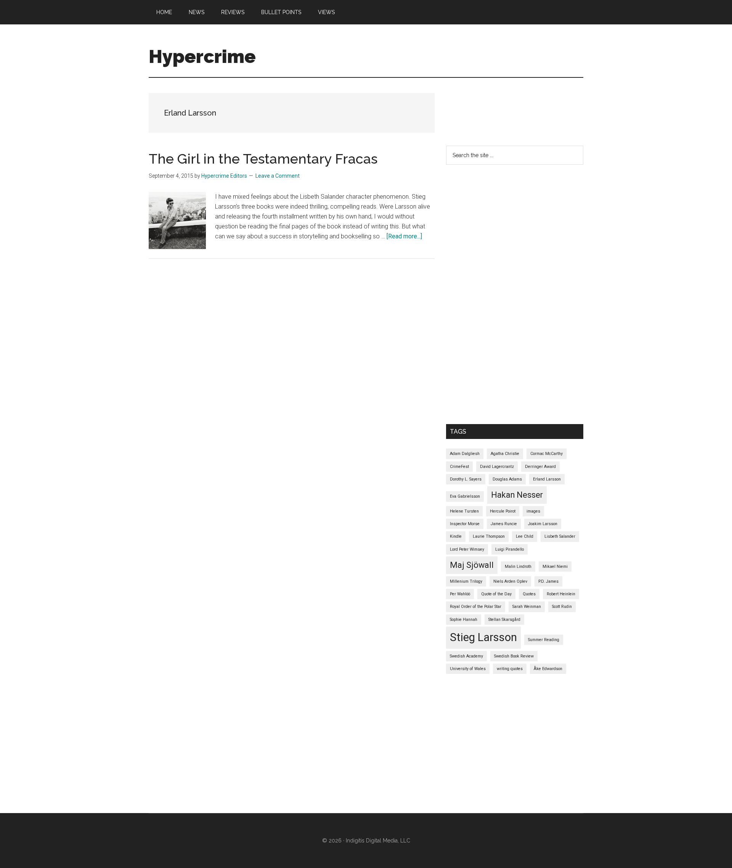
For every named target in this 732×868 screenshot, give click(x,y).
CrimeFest (459, 466)
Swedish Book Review (514, 656)
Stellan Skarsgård (504, 619)
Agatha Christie (505, 453)
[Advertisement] (585, 110)
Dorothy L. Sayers (466, 479)
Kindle (456, 536)
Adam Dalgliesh (465, 453)
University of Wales (468, 668)
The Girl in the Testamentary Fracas (263, 159)
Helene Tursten (464, 511)
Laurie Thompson (489, 536)
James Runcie (504, 523)
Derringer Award (540, 466)
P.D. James (548, 581)
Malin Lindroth (518, 566)
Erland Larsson (547, 479)
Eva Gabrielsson (465, 496)
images (533, 511)
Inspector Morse (465, 523)
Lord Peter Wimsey (467, 549)
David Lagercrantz (497, 466)
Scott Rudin (562, 606)
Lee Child (524, 536)
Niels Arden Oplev (510, 581)
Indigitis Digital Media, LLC (378, 840)
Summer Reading (543, 639)
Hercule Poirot (502, 511)
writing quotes (510, 668)
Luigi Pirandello (509, 549)
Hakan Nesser (517, 495)
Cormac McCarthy (546, 453)
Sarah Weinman (526, 606)
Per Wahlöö (460, 594)
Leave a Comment (277, 176)
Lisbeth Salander (559, 536)
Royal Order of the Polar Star (475, 606)
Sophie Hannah (463, 619)
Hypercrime (202, 56)
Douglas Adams (507, 479)
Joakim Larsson (542, 523)
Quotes (529, 594)
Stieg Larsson (483, 637)
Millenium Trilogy (466, 581)
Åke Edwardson (548, 668)
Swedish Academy (466, 656)
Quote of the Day (496, 594)
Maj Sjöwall (472, 565)
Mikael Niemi (555, 566)
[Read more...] (404, 236)
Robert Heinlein (561, 594)
